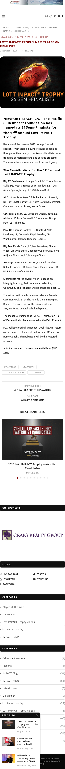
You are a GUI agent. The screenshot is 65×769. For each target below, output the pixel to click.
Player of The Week (13, 607)
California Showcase (33, 658)
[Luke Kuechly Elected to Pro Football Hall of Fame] (8, 741)
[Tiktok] (50, 16)
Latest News (33, 688)
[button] (4, 448)
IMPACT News (28, 367)
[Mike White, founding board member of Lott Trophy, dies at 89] (8, 758)
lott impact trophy (12, 629)
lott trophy (36, 372)
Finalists (33, 665)
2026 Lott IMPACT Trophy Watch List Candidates (32, 466)
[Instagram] (47, 16)
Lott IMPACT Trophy (14, 372)
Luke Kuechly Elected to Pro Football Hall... (25, 741)
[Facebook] (62, 16)
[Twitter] (55, 16)
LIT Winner (8, 614)
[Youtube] (59, 16)
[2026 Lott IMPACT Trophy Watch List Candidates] (32, 439)
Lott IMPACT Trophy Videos (18, 622)
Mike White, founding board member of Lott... (27, 758)
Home (6, 27)
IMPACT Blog (22, 27)
